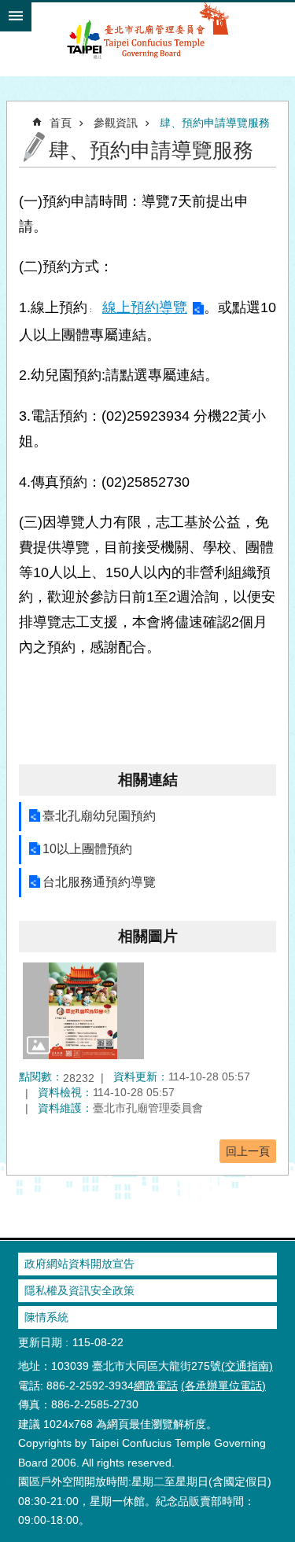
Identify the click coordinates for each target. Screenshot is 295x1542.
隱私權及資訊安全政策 (79, 1290)
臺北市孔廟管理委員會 (147, 38)
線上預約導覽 (144, 307)
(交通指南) (247, 1366)
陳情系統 (46, 1317)
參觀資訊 (116, 122)
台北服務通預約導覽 (99, 882)
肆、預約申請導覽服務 (215, 122)
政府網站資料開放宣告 (79, 1263)
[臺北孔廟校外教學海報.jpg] (83, 1010)
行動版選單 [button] (15, 15)
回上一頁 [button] (248, 1151)
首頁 (61, 122)
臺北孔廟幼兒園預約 (99, 816)
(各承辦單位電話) (223, 1385)
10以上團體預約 (87, 849)
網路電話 (156, 1385)
